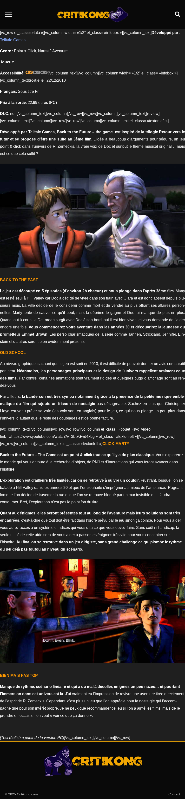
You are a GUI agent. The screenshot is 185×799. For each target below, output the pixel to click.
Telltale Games (13, 40)
